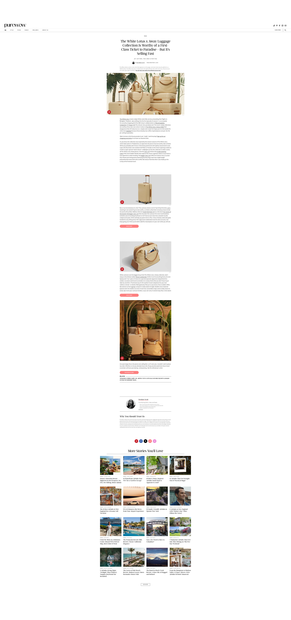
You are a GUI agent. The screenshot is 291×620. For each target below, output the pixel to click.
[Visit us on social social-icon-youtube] (285, 26)
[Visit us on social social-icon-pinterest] (277, 25)
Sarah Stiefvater (148, 212)
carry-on (146, 151)
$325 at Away (129, 295)
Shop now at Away (129, 372)
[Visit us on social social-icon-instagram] (282, 26)
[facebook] (141, 441)
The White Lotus (124, 119)
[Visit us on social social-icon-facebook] (279, 25)
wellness (36, 30)
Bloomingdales (160, 123)
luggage (128, 131)
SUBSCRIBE (278, 30)
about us (45, 30)
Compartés (123, 125)
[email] (3, 36)
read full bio (141, 409)
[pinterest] (109, 112)
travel (145, 36)
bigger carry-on (145, 155)
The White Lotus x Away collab (155, 127)
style (12, 30)
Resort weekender (141, 277)
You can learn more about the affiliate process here (148, 70)
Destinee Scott (141, 62)
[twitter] (145, 441)
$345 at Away (129, 226)
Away (131, 125)
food (19, 30)
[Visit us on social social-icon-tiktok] (274, 25)
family (27, 30)
